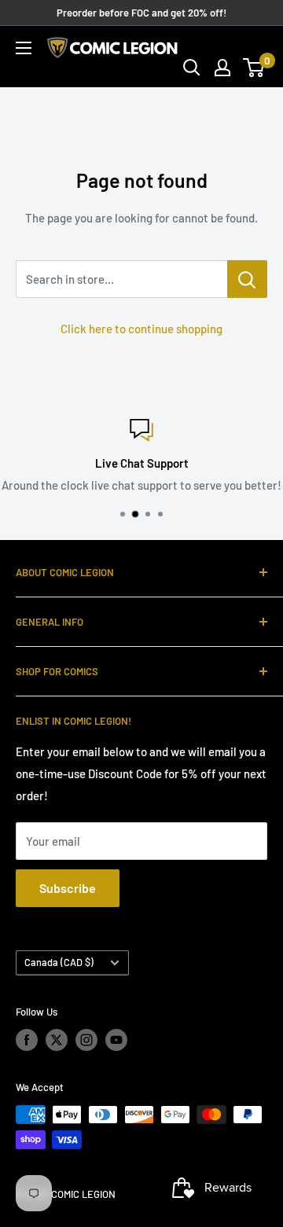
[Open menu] (23, 48)
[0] (254, 67)
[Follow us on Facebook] (27, 1040)
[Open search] (191, 67)
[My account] (222, 67)
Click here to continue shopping (141, 328)
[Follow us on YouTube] (116, 1040)
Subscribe (67, 887)
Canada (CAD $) (59, 962)
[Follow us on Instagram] (86, 1040)
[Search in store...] (247, 279)
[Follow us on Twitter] (57, 1040)
